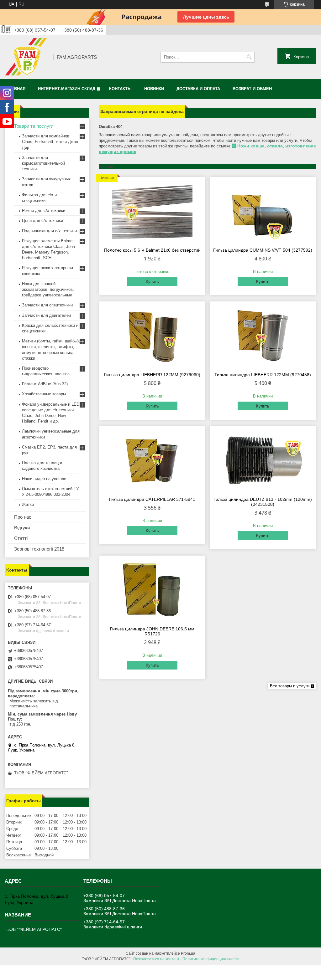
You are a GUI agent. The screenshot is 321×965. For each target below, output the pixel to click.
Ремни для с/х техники (43, 210)
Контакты (120, 88)
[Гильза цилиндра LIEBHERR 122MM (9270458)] (263, 336)
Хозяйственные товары (44, 394)
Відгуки (22, 527)
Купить (152, 281)
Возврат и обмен (252, 88)
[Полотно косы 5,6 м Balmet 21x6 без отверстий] (152, 211)
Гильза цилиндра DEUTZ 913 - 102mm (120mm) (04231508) (262, 502)
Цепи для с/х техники (42, 220)
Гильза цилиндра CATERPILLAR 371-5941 (152, 499)
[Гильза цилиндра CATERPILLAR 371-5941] (152, 460)
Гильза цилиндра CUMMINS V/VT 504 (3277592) (262, 250)
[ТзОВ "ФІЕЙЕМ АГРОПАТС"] (27, 57)
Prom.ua (188, 953)
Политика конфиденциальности (210, 959)
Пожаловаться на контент (156, 959)
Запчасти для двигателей (46, 315)
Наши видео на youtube (44, 478)
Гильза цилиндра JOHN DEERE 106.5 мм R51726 (152, 631)
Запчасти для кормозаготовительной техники (43, 163)
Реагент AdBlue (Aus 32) (45, 384)
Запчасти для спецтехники (47, 305)
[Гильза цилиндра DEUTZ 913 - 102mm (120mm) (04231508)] (263, 460)
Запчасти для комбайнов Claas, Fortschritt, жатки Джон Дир (50, 142)
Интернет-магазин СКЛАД (66, 88)
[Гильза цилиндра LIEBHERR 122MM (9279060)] (152, 336)
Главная (15, 88)
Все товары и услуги (289, 686)
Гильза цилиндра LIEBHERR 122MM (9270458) (263, 374)
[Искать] (249, 57)
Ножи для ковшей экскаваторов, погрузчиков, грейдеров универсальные (48, 289)
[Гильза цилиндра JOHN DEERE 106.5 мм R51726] (152, 590)
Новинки (154, 88)
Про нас (22, 517)
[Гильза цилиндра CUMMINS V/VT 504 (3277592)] (263, 211)
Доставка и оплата (198, 88)
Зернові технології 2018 (39, 549)
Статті (21, 538)
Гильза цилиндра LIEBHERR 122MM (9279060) (152, 374)
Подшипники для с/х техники (49, 230)
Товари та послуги (33, 126)
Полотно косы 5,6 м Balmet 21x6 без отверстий (152, 250)
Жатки (28, 504)
